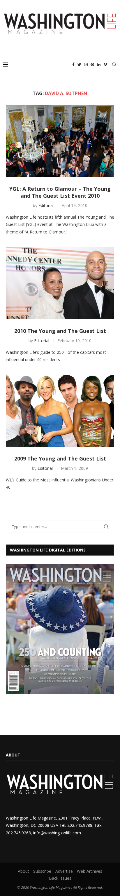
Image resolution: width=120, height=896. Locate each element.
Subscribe (42, 871)
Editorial (46, 205)
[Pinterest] (92, 64)
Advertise (64, 871)
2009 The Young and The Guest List (60, 458)
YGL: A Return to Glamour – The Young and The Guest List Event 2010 (60, 192)
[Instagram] (86, 64)
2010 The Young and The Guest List (60, 330)
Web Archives (89, 871)
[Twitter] (79, 64)
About (23, 871)
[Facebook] (73, 64)
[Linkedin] (98, 64)
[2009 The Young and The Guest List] (60, 411)
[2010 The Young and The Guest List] (60, 283)
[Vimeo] (105, 64)
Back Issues (60, 878)
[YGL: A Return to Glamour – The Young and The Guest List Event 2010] (60, 141)
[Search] (114, 64)
